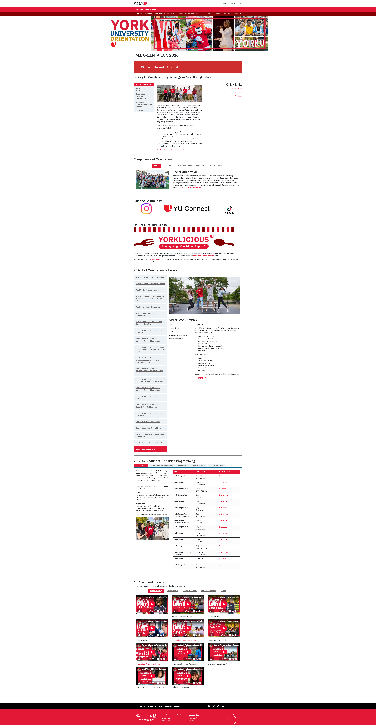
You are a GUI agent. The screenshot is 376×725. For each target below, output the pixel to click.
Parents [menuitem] (180, 14)
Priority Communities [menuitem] (192, 14)
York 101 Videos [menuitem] (159, 14)
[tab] (144, 84)
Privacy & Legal (193, 717)
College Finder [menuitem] (206, 14)
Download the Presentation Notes (148, 664)
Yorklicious (238, 96)
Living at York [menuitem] (171, 14)
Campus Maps (166, 720)
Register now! (223, 476)
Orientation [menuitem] (138, 14)
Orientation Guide (236, 88)
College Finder (237, 92)
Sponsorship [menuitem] (217, 14)
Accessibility (193, 719)
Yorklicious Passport (155, 260)
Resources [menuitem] (226, 14)
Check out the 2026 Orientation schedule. (171, 150)
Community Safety (194, 715)
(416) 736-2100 (166, 719)
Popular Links (228, 4)
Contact (238, 14)
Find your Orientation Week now (190, 187)
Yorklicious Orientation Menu (204, 256)
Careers (191, 720)
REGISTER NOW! (200, 378)
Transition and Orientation (146, 9)
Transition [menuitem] (148, 14)
